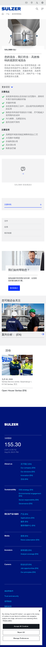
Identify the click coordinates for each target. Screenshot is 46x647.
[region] (21, 626)
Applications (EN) (27, 518)
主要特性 (8, 204)
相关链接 (8, 233)
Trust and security (11, 596)
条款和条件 (8, 591)
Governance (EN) (25, 503)
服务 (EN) (24, 521)
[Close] (39, 610)
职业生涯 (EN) (26, 564)
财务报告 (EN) (26, 550)
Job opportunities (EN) (29, 568)
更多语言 (6, 87)
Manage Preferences (21, 638)
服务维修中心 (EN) (28, 525)
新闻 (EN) (24, 536)
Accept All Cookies (21, 626)
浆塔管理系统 (16, 14)
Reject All (21, 632)
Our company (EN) (28, 468)
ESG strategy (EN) (26, 490)
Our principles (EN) (28, 572)
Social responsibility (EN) (29, 500)
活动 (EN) (24, 479)
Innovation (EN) (27, 475)
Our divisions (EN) (28, 471)
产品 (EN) (24, 514)
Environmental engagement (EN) (30, 494)
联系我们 (14, 288)
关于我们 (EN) (26, 464)
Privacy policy (7, 620)
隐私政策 (8, 606)
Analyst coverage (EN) (29, 554)
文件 (6, 221)
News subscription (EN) (30, 540)
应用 (6, 227)
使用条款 (8, 601)
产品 (7, 14)
